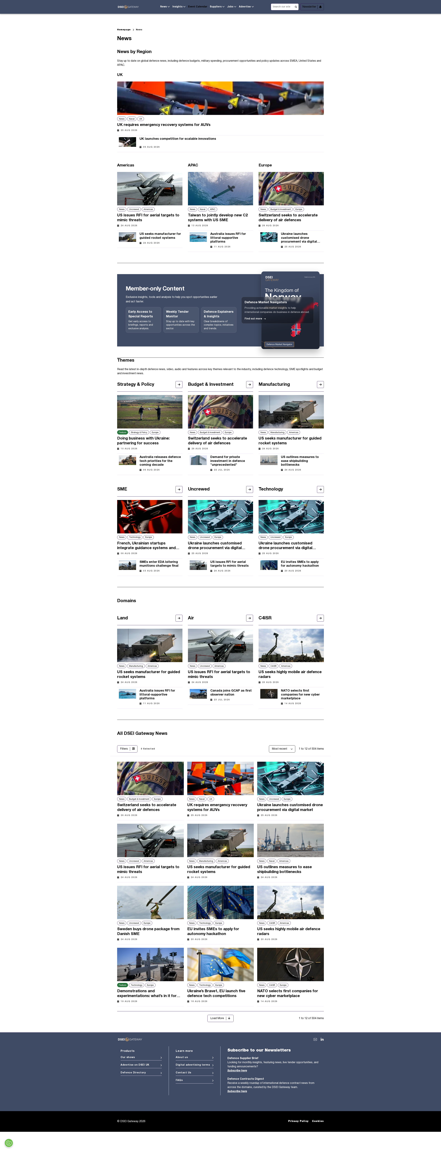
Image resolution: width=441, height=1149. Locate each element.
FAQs (179, 1080)
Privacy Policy (298, 1121)
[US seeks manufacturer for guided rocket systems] (127, 237)
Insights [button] (177, 7)
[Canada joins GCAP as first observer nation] (198, 694)
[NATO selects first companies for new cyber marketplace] (269, 696)
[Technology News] (320, 489)
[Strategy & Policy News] (179, 384)
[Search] (296, 7)
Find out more (255, 319)
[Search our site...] (285, 6)
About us (182, 1057)
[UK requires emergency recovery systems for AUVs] (220, 98)
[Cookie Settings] (8, 1143)
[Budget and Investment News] (249, 384)
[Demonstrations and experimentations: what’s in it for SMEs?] (150, 964)
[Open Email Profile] (315, 1039)
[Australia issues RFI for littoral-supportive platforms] (198, 239)
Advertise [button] (245, 7)
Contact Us (183, 1073)
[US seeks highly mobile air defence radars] (291, 645)
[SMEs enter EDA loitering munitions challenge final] (127, 565)
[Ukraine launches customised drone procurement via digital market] (269, 239)
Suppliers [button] (216, 7)
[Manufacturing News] (320, 384)
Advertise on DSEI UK (135, 1065)
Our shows (128, 1057)
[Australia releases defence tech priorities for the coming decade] (127, 462)
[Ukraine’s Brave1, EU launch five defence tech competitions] (220, 964)
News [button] (163, 7)
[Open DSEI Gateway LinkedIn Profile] (322, 1039)
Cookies (318, 1121)
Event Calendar (197, 7)
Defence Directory (133, 1073)
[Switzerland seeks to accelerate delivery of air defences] (291, 188)
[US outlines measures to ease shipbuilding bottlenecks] (269, 462)
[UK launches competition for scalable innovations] (127, 142)
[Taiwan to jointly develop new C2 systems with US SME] (220, 188)
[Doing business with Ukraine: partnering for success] (149, 411)
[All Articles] (179, 618)
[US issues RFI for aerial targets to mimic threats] (149, 188)
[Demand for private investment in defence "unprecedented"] (198, 462)
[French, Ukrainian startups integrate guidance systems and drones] (149, 516)
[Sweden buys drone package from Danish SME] (150, 902)
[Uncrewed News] (249, 489)
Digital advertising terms (193, 1065)
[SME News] (179, 489)
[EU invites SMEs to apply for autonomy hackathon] (269, 565)
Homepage (124, 30)
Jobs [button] (230, 7)
